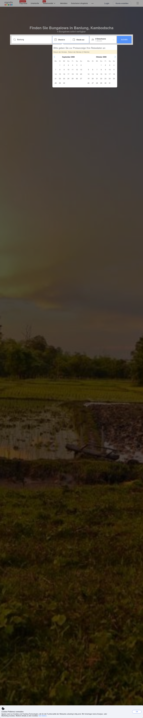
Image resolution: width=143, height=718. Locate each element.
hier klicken (43, 716)
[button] (55, 57)
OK (137, 711)
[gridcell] (60, 65)
